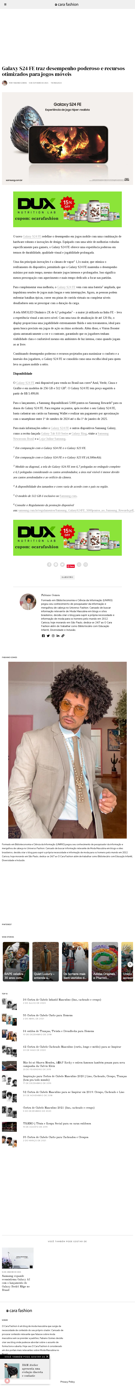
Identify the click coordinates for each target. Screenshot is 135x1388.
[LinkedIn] (58, 636)
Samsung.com (68, 496)
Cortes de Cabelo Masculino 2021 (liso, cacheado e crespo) (59, 1107)
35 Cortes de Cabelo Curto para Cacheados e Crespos (55, 1137)
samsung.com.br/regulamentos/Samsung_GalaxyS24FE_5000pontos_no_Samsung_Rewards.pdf (76, 510)
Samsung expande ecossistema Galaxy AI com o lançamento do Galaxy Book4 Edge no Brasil (16, 1283)
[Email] (85, 564)
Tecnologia (56, 83)
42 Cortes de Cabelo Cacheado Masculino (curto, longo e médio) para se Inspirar (72, 1047)
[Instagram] (53, 636)
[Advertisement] (67, 23)
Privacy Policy (67, 1381)
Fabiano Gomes (50, 595)
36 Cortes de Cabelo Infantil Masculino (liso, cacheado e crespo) (62, 999)
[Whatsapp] (79, 564)
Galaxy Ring (79, 433)
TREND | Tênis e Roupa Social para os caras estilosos (57, 1123)
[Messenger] (56, 564)
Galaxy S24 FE (32, 236)
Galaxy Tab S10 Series (54, 433)
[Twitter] (62, 564)
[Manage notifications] (7, 1380)
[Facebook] (49, 564)
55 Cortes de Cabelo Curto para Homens (48, 1015)
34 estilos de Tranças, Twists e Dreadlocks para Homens (58, 1031)
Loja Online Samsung (52, 438)
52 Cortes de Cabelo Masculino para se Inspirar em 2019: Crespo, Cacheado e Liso (73, 1092)
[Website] (63, 636)
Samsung (67, 577)
